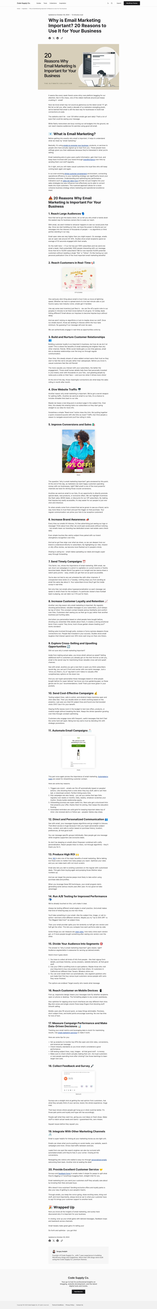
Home (18, 8)
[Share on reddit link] (57, 38)
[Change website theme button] (108, 3)
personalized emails (99, 1160)
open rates (79, 932)
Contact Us (79, 1305)
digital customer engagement (75, 174)
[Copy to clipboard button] (61, 38)
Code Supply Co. (23, 3)
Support (119, 3)
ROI (54, 858)
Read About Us (78, 1291)
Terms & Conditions (58, 1305)
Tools (45, 3)
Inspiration (62, 3)
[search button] (111, 3)
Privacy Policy (70, 1305)
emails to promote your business (75, 145)
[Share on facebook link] (50, 38)
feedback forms (64, 1173)
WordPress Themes (131, 3)
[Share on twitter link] (53, 38)
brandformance (89, 160)
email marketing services (67, 1033)
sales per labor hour (70, 181)
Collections (53, 3)
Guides (39, 3)
